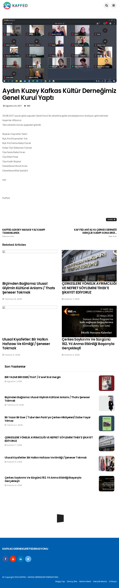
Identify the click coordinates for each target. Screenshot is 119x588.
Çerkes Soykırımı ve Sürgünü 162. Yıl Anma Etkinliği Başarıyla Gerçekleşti (88, 344)
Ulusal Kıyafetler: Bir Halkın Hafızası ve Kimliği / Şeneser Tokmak (26, 344)
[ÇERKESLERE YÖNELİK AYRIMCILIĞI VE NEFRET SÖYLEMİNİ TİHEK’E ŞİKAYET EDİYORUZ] (89, 265)
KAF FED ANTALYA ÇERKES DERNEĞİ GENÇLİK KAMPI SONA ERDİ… (95, 232)
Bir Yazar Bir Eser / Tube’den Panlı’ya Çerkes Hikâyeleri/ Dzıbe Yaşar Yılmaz (48, 419)
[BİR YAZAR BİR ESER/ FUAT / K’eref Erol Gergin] (106, 383)
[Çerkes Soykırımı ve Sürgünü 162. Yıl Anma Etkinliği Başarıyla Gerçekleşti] (89, 321)
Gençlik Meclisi (100, 581)
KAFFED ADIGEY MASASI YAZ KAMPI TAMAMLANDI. (23, 232)
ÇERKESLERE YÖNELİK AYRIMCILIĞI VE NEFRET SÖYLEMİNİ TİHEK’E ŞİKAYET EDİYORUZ (89, 288)
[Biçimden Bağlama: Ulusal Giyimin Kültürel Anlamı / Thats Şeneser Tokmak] (29, 265)
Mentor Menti (85, 581)
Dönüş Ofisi (72, 581)
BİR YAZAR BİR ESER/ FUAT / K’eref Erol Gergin (33, 377)
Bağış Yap (60, 581)
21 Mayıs (113, 581)
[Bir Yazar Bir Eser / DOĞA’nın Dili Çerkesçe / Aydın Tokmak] (59, 528)
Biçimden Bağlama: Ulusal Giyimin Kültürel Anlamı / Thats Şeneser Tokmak (28, 288)
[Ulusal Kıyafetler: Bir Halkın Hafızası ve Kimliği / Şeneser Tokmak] (29, 321)
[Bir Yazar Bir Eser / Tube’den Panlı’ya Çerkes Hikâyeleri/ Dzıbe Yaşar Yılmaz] (106, 423)
